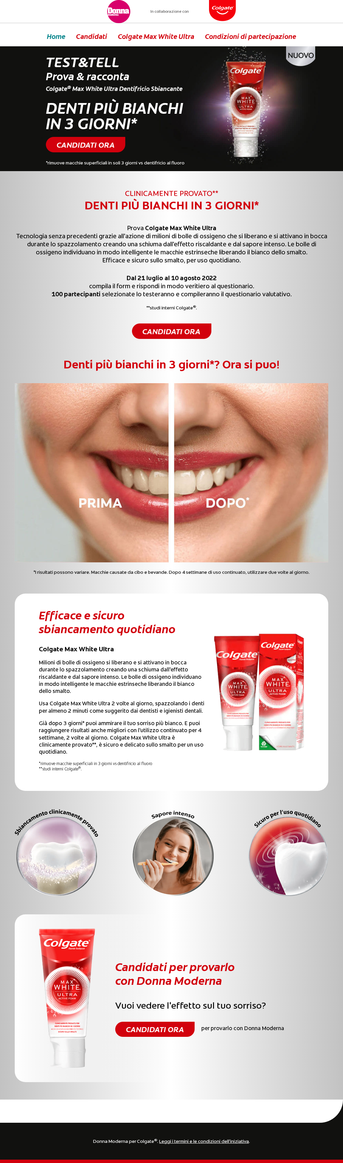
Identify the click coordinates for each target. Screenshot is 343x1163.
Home (56, 36)
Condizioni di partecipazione (250, 36)
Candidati (91, 36)
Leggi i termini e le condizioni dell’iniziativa (204, 1141)
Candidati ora (86, 144)
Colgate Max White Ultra (156, 36)
